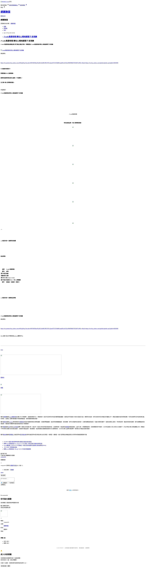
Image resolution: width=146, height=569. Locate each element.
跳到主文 (3, 16)
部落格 (5, 28)
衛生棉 (5, 434)
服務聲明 (87, 547)
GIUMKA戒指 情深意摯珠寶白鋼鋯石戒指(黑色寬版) (18, 441)
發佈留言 (3, 484)
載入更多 (3, 475)
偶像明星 (13, 23)
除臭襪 (5, 416)
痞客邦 (12, 465)
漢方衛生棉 (23, 434)
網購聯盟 (5, 11)
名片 (5, 30)
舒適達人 (11, 434)
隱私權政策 (81, 547)
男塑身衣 (21, 421)
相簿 (5, 26)
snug (2, 349)
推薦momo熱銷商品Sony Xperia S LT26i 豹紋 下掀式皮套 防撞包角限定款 (23, 443)
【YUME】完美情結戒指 (10, 447)
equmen (11, 421)
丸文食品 (15, 427)
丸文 (9, 427)
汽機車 (12, 469)
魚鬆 (2, 387)
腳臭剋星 (14, 416)
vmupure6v (3, 457)
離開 (9, 566)
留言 (15, 465)
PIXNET (61, 547)
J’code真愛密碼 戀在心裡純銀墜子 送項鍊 (20, 37)
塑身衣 (2, 377)
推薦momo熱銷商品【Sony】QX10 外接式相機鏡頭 (17, 449)
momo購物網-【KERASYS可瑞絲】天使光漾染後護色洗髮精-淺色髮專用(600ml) (25, 445)
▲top (2, 472)
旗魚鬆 (67, 427)
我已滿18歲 (3, 566)
